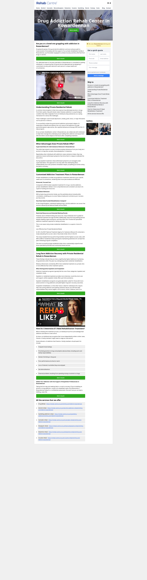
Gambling (81, 8)
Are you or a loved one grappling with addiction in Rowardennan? (98, 86)
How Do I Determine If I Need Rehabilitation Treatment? (96, 110)
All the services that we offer (96, 113)
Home (38, 8)
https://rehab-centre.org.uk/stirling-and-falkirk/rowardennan (64, 404)
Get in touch (73, 30)
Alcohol (43, 8)
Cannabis (50, 8)
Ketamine (68, 8)
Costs (98, 8)
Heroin (87, 8)
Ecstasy (92, 8)
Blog (103, 8)
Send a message (99, 75)
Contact (108, 8)
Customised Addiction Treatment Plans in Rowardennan (97, 99)
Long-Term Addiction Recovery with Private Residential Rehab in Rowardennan (98, 104)
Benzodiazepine (58, 8)
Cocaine (74, 8)
